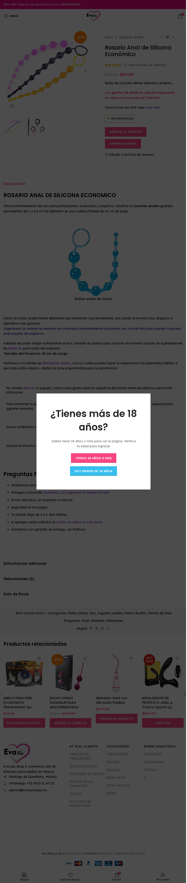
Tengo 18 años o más (93, 458)
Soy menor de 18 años (93, 471)
